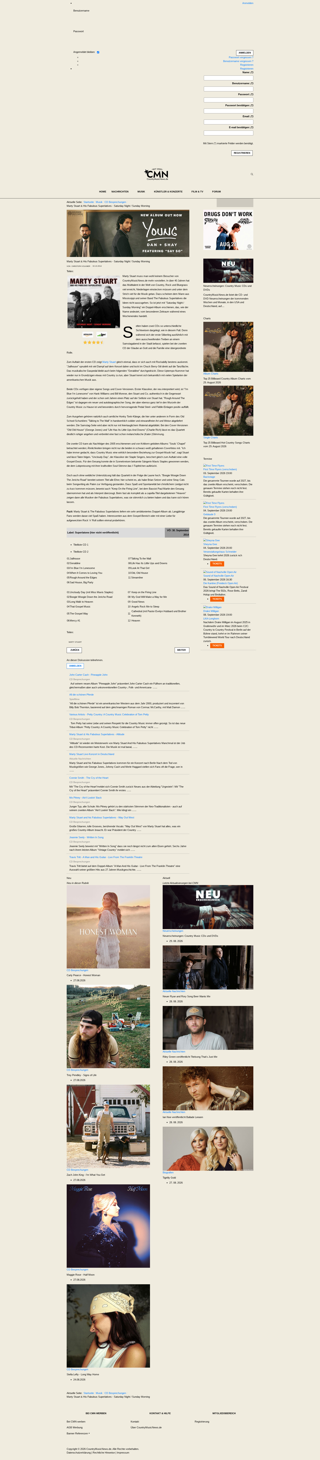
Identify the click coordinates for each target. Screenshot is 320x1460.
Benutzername (81, 10)
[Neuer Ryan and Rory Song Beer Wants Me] (208, 967)
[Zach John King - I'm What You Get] (108, 1126)
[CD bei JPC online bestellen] (102, 334)
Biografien (168, 1172)
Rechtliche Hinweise (104, 1452)
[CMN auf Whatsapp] (236, 1393)
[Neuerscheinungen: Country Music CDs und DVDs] (228, 270)
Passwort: (244, 94)
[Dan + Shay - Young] (128, 233)
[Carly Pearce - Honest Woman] (108, 926)
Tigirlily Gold (169, 1177)
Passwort (78, 31)
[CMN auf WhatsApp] (235, 202)
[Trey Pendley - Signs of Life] (108, 1026)
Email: (246, 116)
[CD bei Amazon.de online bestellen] (88, 334)
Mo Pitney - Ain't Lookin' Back (85, 797)
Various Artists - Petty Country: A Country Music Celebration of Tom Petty (109, 714)
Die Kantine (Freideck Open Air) (220, 583)
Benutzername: (241, 83)
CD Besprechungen (77, 970)
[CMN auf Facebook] (221, 202)
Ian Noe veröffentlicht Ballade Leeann (183, 1117)
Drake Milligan (211, 611)
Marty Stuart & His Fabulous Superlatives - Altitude (96, 734)
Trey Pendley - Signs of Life (81, 1075)
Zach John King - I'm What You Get (86, 1174)
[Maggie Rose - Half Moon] (108, 1225)
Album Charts (210, 373)
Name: (246, 72)
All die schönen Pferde (81, 694)
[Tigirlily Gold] (208, 1148)
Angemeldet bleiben (84, 52)
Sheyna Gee (210, 544)
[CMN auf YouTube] (241, 202)
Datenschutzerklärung (79, 1452)
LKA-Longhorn (211, 618)
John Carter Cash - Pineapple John (88, 674)
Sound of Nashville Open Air (218, 575)
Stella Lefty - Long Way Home (83, 1374)
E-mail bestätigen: (239, 127)
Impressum (123, 1452)
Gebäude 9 (209, 514)
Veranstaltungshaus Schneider (219, 551)
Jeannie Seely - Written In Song (86, 837)
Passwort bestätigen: (237, 105)
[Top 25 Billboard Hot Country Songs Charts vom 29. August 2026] (228, 410)
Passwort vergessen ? (241, 57)
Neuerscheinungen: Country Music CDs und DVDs (190, 935)
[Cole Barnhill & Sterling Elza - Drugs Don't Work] (228, 229)
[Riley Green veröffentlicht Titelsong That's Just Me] (208, 1027)
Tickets (217, 563)
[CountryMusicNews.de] (157, 174)
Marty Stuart (109, 361)
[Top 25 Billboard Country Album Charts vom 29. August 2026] (228, 346)
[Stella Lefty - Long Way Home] (108, 1325)
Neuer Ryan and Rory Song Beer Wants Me (186, 996)
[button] (122, 191)
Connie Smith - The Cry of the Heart (88, 777)
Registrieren (246, 64)
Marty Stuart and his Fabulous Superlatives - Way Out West (101, 817)
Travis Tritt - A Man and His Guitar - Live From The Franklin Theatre (105, 857)
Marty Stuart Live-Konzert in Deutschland (91, 754)
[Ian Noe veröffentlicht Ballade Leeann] (208, 1088)
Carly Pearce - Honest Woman (83, 975)
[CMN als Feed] (248, 202)
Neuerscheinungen (173, 930)
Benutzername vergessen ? (238, 61)
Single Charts (210, 437)
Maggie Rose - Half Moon (80, 1274)
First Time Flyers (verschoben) (220, 469)
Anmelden (75, 666)
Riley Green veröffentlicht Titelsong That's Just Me (190, 1056)
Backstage (209, 476)
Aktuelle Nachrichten (174, 991)
